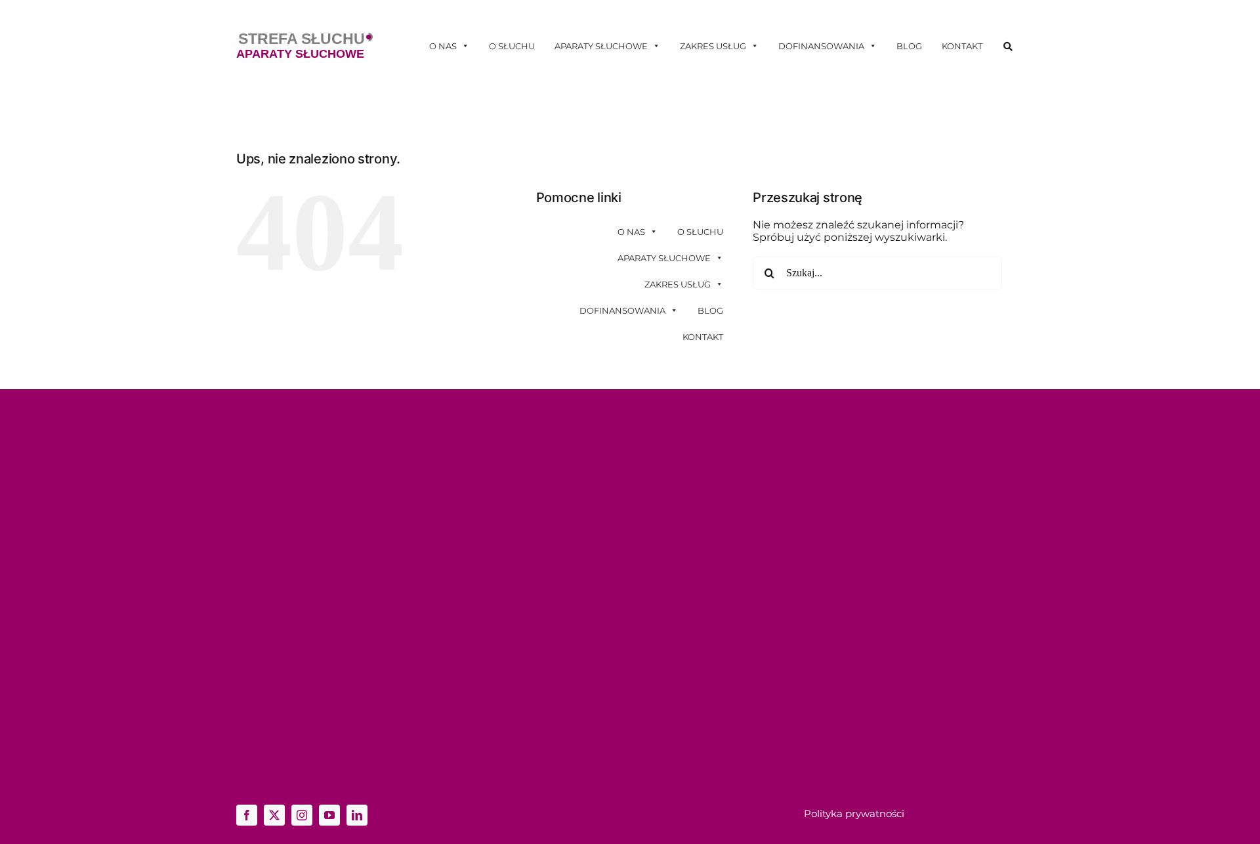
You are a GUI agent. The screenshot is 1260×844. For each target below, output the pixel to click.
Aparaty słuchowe (601, 46)
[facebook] (246, 815)
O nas (443, 46)
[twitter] (274, 815)
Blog (909, 46)
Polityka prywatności (854, 813)
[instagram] (301, 815)
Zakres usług (713, 46)
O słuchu (512, 46)
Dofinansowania (821, 46)
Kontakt (962, 46)
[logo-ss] (304, 37)
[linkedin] (357, 815)
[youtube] (329, 815)
